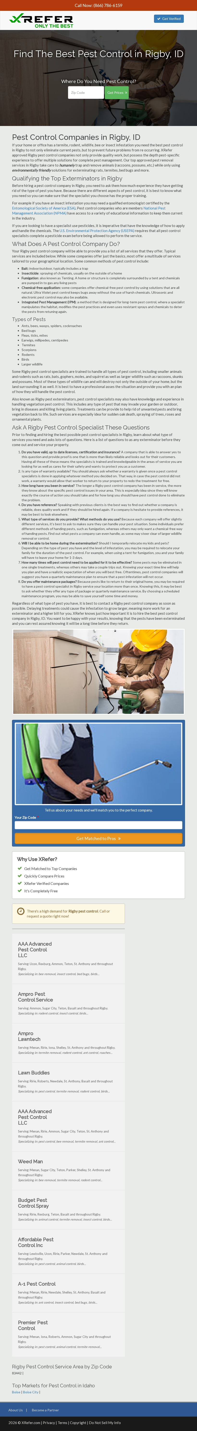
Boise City (30, 1392)
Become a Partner (45, 1410)
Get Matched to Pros (96, 838)
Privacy (49, 1422)
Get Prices (115, 92)
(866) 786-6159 (107, 5)
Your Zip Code (26, 817)
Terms (62, 1422)
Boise (16, 1392)
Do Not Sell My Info (105, 1422)
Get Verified (171, 19)
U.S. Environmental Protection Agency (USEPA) (97, 230)
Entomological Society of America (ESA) (43, 208)
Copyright (78, 1422)
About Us (15, 1410)
